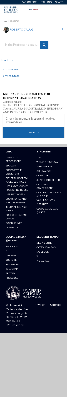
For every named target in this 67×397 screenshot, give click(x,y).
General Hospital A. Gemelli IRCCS (17, 180)
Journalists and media (16, 209)
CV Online (42, 175)
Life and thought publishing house (17, 188)
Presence (12, 278)
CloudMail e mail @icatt (47, 210)
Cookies (55, 304)
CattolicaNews (46, 247)
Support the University (14, 172)
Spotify (10, 273)
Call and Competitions (44, 186)
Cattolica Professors (13, 159)
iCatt (39, 157)
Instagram (12, 264)
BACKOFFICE (29, 2)
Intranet (42, 204)
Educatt (11, 165)
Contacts (12, 227)
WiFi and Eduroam (47, 162)
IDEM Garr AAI (44, 166)
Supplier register (48, 180)
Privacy (39, 304)
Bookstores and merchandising (16, 201)
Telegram (12, 269)
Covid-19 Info (14, 223)
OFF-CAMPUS (43, 171)
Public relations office (16, 217)
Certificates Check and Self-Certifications (48, 196)
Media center (44, 243)
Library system (15, 194)
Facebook (12, 246)
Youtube (11, 260)
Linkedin (11, 255)
